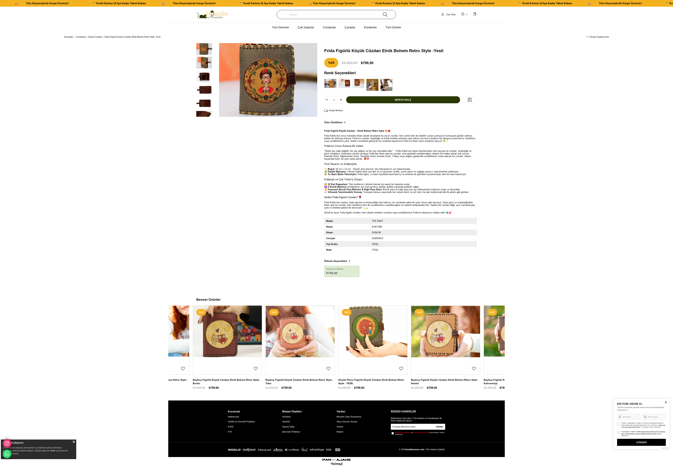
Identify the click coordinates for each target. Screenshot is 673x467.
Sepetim (286, 421)
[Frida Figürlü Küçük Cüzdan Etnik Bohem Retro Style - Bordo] (345, 83)
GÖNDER (641, 442)
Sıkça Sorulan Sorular (346, 421)
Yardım (339, 427)
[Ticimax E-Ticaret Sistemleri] (336, 464)
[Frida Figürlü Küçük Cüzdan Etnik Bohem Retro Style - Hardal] (331, 83)
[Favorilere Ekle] (470, 100)
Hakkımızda (233, 417)
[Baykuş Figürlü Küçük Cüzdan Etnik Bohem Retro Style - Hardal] (445, 331)
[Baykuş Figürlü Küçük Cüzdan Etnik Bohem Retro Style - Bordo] (227, 331)
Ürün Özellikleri (333, 122)
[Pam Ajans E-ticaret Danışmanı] (336, 459)
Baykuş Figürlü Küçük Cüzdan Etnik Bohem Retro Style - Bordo (227, 381)
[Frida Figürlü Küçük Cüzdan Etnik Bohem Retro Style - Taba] (373, 85)
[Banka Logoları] (285, 450)
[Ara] (385, 14)
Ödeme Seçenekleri (335, 261)
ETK (230, 432)
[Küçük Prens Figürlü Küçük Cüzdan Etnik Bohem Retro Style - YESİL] (372, 331)
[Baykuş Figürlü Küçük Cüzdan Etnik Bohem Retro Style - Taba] (300, 331)
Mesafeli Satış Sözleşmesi (348, 417)
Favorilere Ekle (183, 368)
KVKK (230, 427)
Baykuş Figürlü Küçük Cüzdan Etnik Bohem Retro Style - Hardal (445, 381)
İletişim (339, 432)
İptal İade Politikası (291, 432)
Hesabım (286, 417)
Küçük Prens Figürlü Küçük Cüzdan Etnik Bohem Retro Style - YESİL (371, 381)
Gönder (439, 427)
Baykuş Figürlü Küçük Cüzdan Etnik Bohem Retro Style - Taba (299, 381)
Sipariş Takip (288, 427)
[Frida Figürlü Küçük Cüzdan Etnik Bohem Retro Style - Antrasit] (387, 85)
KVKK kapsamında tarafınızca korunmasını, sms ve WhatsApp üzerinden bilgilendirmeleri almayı (643, 433)
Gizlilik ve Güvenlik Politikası (241, 421)
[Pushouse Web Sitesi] (665, 448)
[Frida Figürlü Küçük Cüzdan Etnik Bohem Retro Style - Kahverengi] (359, 83)
